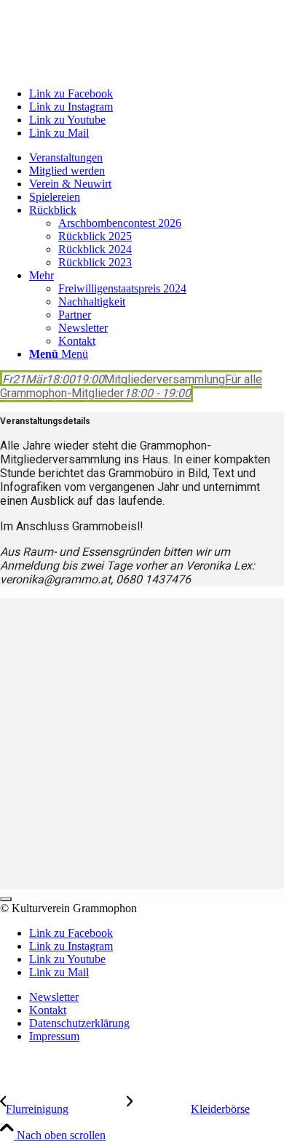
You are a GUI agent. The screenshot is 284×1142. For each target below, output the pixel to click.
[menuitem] (156, 157)
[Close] (6, 899)
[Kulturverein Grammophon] (109, 69)
